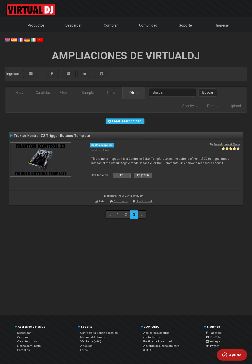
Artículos (86, 346)
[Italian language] (33, 39)
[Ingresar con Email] (30, 74)
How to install (144, 201)
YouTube (215, 337)
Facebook (214, 333)
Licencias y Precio (29, 346)
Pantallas (23, 350)
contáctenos (151, 337)
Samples (88, 93)
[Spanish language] (14, 39)
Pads (111, 93)
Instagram (216, 341)
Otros (133, 93)
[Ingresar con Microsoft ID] (68, 74)
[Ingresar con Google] (101, 74)
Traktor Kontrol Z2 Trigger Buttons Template (52, 136)
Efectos (66, 93)
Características (27, 341)
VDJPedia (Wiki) (90, 341)
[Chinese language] (40, 39)
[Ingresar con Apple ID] (85, 74)
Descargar (73, 25)
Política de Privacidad (157, 341)
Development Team (227, 144)
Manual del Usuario (93, 337)
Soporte (185, 25)
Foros (84, 350)
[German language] (27, 39)
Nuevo (21, 93)
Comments (120, 201)
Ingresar (222, 25)
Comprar (111, 25)
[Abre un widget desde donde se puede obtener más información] (232, 355)
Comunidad (148, 25)
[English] (7, 39)
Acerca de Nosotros (156, 333)
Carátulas (43, 93)
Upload (235, 106)
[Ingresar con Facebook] (52, 74)
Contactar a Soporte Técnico (99, 333)
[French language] (20, 39)
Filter (211, 106)
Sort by (188, 106)
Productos (36, 25)
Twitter (214, 346)
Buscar (207, 92)
